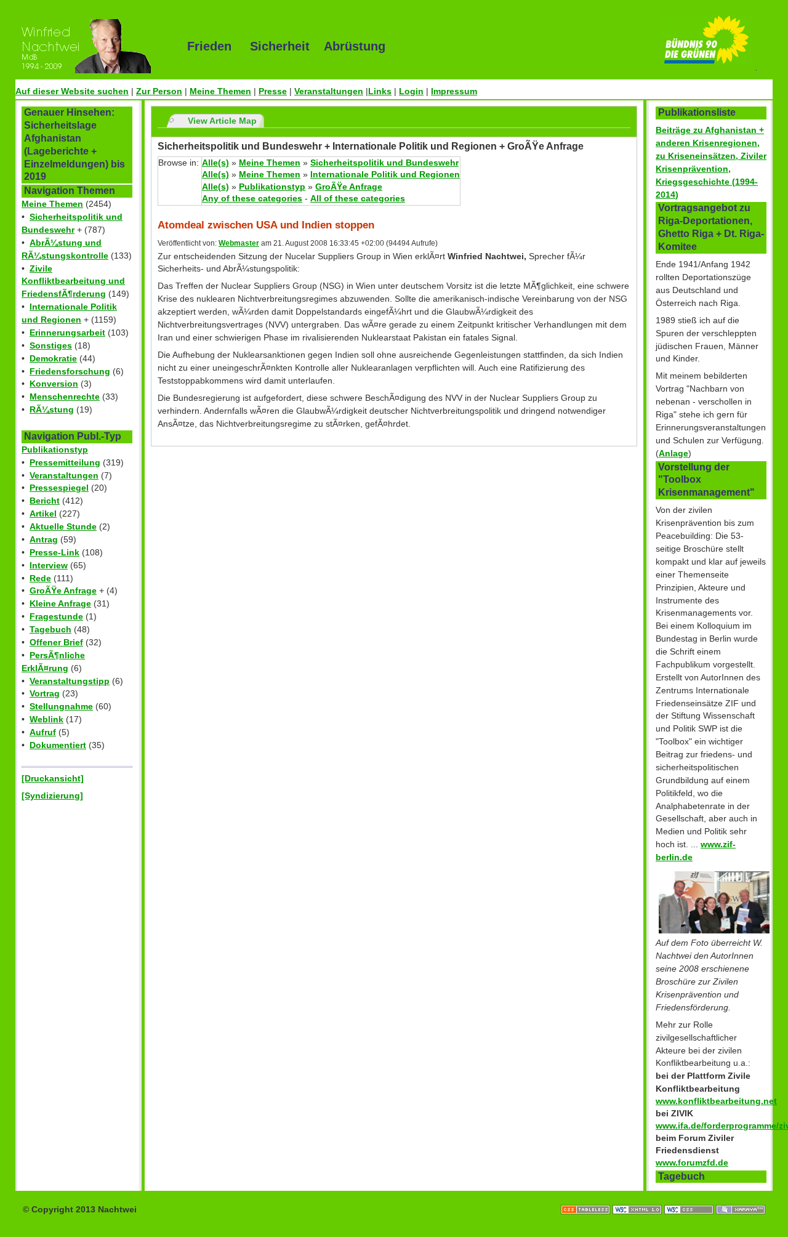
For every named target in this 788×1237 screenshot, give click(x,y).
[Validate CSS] (690, 1197)
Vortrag (45, 693)
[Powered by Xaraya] (740, 1197)
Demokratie (53, 358)
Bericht (45, 501)
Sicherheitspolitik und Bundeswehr (384, 162)
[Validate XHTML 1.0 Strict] (638, 1197)
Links (380, 91)
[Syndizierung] (52, 795)
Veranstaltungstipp (70, 681)
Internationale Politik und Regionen (385, 174)
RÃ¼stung (52, 409)
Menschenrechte (65, 396)
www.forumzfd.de (692, 1162)
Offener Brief (56, 642)
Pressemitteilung (65, 462)
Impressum (454, 91)
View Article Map (222, 121)
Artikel (43, 513)
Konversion (54, 384)
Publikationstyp (55, 449)
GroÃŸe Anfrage (63, 590)
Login (411, 91)
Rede (40, 578)
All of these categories (357, 198)
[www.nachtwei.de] (92, 46)
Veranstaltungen (328, 91)
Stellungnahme (61, 706)
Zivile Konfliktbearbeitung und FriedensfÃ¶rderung (73, 281)
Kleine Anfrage (60, 603)
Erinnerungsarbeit (67, 332)
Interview (49, 565)
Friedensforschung (70, 371)
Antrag (44, 539)
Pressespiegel (59, 488)
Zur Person (159, 91)
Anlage (673, 453)
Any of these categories (252, 198)
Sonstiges (51, 345)
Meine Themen (220, 91)
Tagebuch (50, 629)
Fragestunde (56, 616)
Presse (273, 91)
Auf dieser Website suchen (72, 91)
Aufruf (43, 732)
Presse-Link (54, 552)
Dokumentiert (58, 745)
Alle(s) (215, 162)
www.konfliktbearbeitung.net (716, 1101)
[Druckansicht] (53, 778)
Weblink (46, 719)
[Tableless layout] (587, 1197)
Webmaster (239, 243)
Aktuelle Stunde (63, 526)
